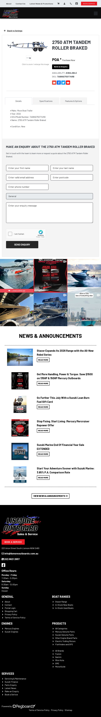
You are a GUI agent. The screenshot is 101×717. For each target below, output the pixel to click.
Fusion (58, 654)
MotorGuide (60, 666)
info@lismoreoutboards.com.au (21, 553)
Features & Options (73, 101)
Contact (8, 605)
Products (59, 623)
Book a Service (13, 541)
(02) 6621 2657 (12, 559)
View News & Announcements (49, 496)
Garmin (58, 657)
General (8, 596)
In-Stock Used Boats (64, 608)
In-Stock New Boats (64, 605)
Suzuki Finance (11, 681)
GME (57, 663)
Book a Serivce (11, 694)
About (8, 4)
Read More (43, 360)
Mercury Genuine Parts (65, 631)
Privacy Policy (11, 614)
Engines (7, 623)
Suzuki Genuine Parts (64, 635)
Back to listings (14, 30)
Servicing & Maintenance (15, 678)
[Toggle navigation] (95, 13)
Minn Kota (59, 660)
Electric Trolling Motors (65, 641)
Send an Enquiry (60, 67)
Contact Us (20, 4)
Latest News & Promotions (41, 4)
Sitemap (68, 710)
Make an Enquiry (12, 691)
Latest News (10, 688)
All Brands (59, 650)
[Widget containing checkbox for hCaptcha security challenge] (26, 234)
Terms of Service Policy (15, 617)
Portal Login (10, 608)
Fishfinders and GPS (64, 644)
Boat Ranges (61, 596)
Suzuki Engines (11, 631)
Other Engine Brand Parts (66, 638)
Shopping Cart (11, 611)
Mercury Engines (12, 628)
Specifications (45, 101)
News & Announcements (50, 336)
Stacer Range (61, 601)
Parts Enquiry (11, 685)
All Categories (61, 628)
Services (8, 673)
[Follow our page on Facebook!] (76, 3)
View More (19, 357)
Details (18, 101)
